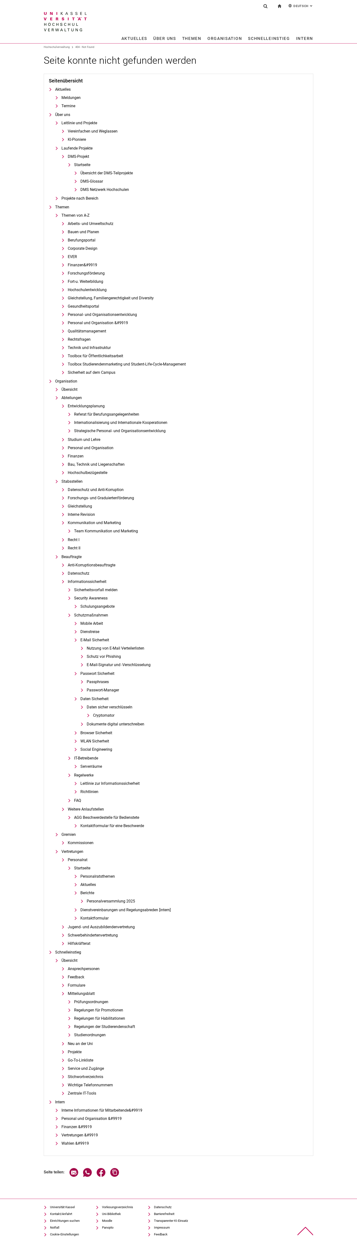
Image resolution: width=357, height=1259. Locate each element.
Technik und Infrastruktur (89, 347)
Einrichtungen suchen (65, 1221)
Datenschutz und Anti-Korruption (96, 489)
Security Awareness (91, 598)
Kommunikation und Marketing (94, 522)
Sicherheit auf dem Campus (91, 372)
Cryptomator (103, 715)
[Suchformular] (265, 6)
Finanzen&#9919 (82, 265)
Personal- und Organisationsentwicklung (102, 314)
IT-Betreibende (86, 758)
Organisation (224, 38)
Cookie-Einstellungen (64, 1234)
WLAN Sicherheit (94, 741)
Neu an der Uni (80, 1043)
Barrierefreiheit (164, 1214)
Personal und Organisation (90, 448)
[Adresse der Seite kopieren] (114, 1175)
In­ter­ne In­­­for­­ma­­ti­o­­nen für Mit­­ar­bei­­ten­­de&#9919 (101, 1110)
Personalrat (77, 859)
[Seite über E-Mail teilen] (73, 1175)
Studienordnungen (90, 1035)
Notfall (54, 1227)
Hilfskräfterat (79, 943)
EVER (72, 256)
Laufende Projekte (77, 148)
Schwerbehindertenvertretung (93, 935)
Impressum (162, 1227)
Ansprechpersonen (84, 968)
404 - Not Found (84, 47)
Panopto (107, 1227)
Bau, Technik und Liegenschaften (96, 464)
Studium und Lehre (84, 439)
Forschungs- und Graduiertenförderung (101, 498)
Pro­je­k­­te (75, 1052)
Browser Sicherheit (96, 733)
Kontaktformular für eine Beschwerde (112, 825)
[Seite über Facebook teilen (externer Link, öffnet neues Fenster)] (101, 1175)
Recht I (73, 539)
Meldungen (71, 97)
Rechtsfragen (79, 339)
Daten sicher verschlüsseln (109, 707)
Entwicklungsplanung (86, 406)
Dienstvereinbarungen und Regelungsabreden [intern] (125, 910)
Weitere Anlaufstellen (86, 809)
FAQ (77, 800)
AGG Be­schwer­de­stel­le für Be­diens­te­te (106, 817)
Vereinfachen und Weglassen (93, 131)
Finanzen (76, 456)
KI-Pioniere (77, 139)
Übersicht (69, 389)
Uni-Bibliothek (111, 1214)
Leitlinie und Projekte (79, 123)
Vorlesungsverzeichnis (117, 1207)
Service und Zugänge (86, 1068)
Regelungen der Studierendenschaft (104, 1026)
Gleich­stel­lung (80, 506)
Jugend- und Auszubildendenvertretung (101, 927)
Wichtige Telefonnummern (90, 1085)
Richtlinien (89, 791)
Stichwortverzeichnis (85, 1076)
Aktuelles (134, 38)
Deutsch (303, 6)
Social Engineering (96, 749)
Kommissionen (81, 842)
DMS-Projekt (78, 156)
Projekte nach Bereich (79, 198)
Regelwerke (84, 775)
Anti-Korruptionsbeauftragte (91, 565)
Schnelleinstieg (269, 38)
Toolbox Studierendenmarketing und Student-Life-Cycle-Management (127, 364)
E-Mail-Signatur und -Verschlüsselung (119, 664)
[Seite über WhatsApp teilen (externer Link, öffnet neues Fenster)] (87, 1175)
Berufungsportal (81, 240)
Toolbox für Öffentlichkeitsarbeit (95, 356)
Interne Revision (81, 514)
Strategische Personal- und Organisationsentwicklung (120, 431)
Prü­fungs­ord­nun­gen (91, 1002)
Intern (304, 38)
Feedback (76, 977)
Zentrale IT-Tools (82, 1093)
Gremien (68, 834)
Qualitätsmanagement (87, 331)
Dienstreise (89, 631)
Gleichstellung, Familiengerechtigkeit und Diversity (111, 298)
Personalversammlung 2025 (111, 901)
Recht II (74, 548)
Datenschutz (78, 573)
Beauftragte (71, 556)
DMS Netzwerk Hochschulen (104, 189)
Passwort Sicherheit (97, 673)
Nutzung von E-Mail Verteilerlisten (115, 648)
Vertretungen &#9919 (79, 1135)
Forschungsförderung (86, 273)
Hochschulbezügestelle (87, 472)
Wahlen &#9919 (75, 1143)
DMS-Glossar (91, 181)
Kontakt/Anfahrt (61, 1214)
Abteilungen (71, 397)
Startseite (82, 164)
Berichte (87, 893)
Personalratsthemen (97, 876)
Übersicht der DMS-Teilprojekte (106, 173)
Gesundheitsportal (83, 306)
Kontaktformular (94, 918)
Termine (68, 106)
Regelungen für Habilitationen (99, 1018)
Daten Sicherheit (94, 698)
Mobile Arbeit (91, 623)
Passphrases (98, 681)
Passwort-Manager (103, 690)
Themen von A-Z (75, 215)
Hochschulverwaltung (57, 47)
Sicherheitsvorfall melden (96, 590)
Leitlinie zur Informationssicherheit (110, 783)
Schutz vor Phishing (104, 656)
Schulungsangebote (97, 606)
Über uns (164, 38)
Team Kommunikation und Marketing (106, 531)
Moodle (107, 1221)
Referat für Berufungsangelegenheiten (106, 414)
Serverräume (91, 766)
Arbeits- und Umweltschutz (90, 223)
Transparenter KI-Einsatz (171, 1221)
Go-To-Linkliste (80, 1060)
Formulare (76, 985)
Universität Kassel (62, 1207)
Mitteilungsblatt (81, 993)
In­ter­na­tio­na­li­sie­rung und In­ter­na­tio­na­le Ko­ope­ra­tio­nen (120, 422)
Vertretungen (72, 851)
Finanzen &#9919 (76, 1127)
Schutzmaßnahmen (91, 615)
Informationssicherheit (87, 581)
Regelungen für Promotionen (98, 1010)
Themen (191, 38)
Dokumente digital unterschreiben (115, 724)
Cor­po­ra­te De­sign (82, 248)
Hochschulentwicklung (87, 289)
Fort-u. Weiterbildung (85, 281)
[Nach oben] (305, 1231)
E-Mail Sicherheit (94, 640)
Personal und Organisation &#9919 (98, 323)
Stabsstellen (72, 481)
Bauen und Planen (83, 232)
